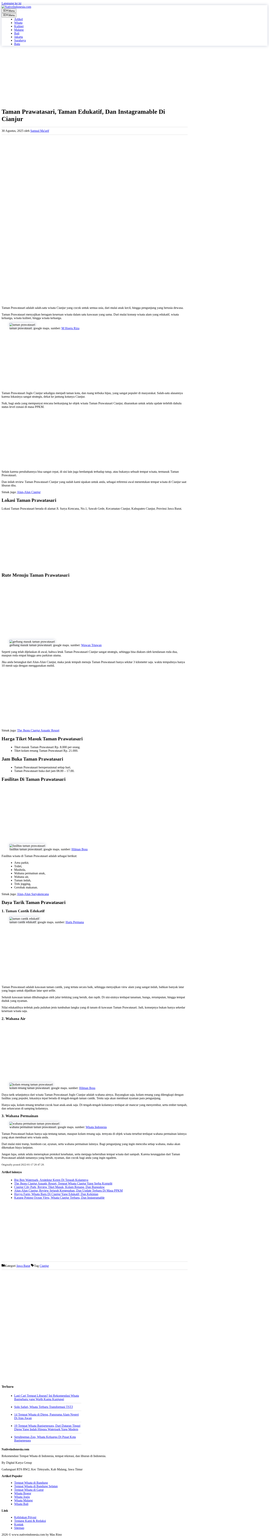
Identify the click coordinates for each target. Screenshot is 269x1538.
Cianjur (44, 1265)
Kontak (18, 1524)
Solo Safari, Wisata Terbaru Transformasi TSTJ (43, 1407)
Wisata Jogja (22, 1497)
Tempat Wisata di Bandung (31, 1482)
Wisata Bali (21, 1504)
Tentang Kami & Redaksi (30, 1520)
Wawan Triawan (91, 645)
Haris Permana (75, 922)
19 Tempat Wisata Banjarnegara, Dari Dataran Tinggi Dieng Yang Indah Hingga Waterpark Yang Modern (47, 1427)
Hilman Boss (79, 849)
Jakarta (18, 37)
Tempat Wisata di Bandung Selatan (36, 1486)
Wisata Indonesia (96, 1127)
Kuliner (19, 26)
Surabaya (20, 40)
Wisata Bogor (22, 1493)
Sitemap (19, 1528)
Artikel (18, 19)
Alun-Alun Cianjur (29, 492)
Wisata (18, 22)
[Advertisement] (95, 76)
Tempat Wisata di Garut (29, 1489)
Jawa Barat (23, 1265)
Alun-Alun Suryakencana (33, 894)
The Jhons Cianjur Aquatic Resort (38, 730)
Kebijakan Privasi (25, 1517)
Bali (16, 33)
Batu (17, 44)
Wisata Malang (23, 1500)
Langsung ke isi (11, 3)
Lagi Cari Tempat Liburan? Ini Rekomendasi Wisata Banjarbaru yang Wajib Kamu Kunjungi (46, 1397)
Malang (19, 29)
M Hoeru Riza (70, 328)
